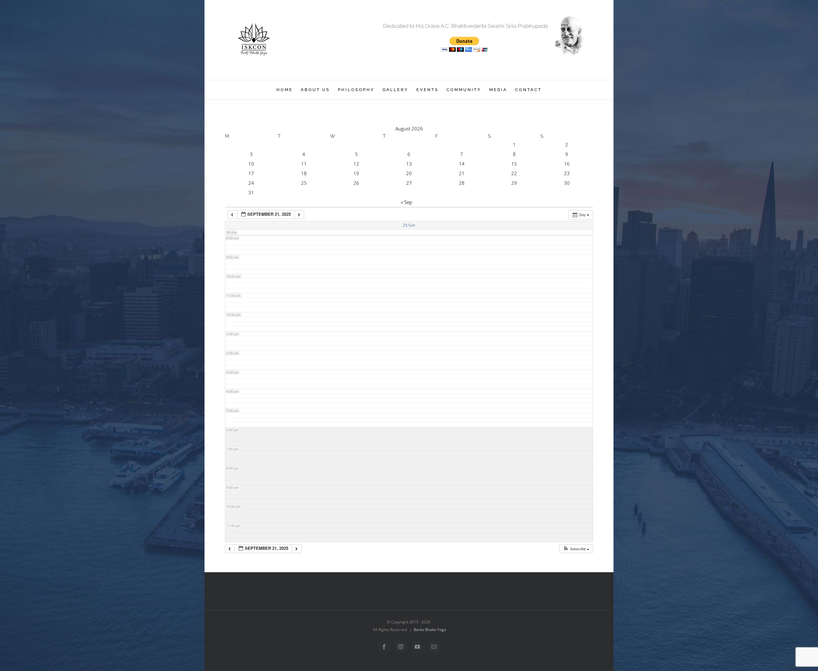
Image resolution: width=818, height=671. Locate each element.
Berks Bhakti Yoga (430, 629)
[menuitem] (288, 89)
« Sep (406, 202)
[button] (575, 548)
